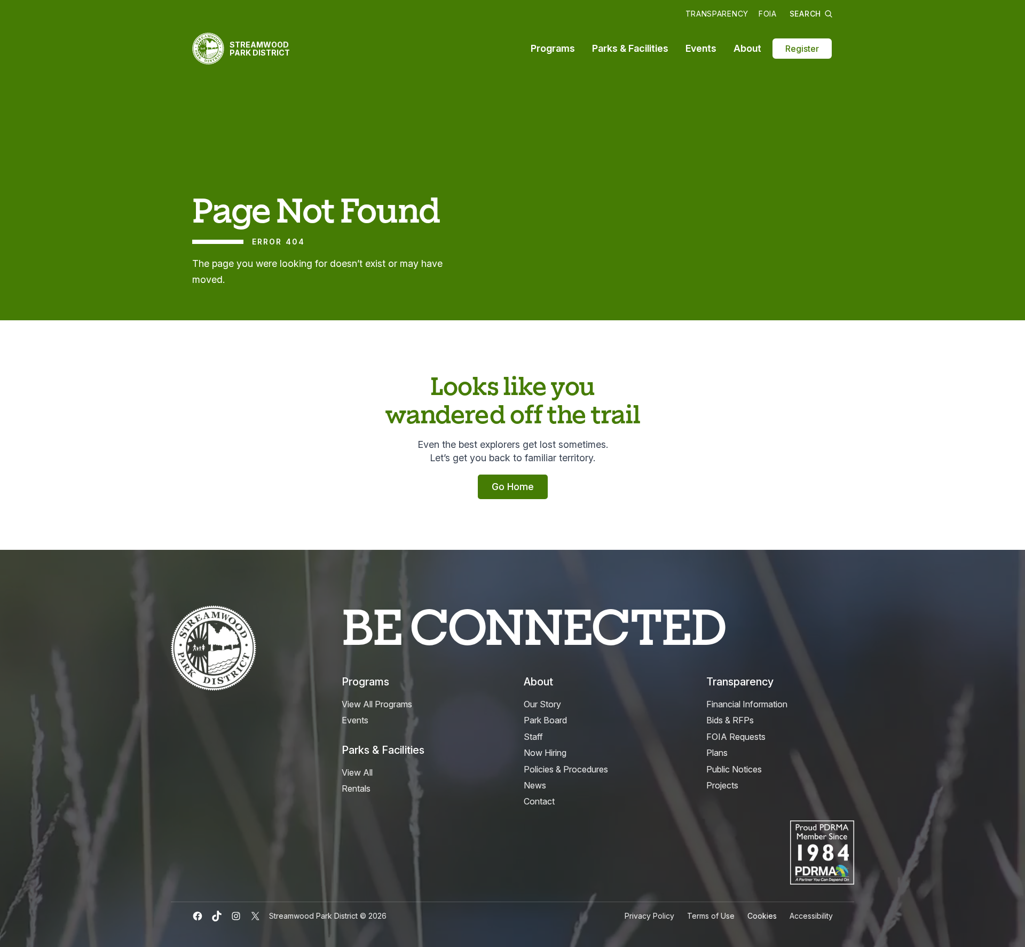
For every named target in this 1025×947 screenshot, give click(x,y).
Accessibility (811, 915)
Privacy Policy (649, 915)
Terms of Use (711, 915)
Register (802, 48)
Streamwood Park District (260, 48)
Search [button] (805, 13)
